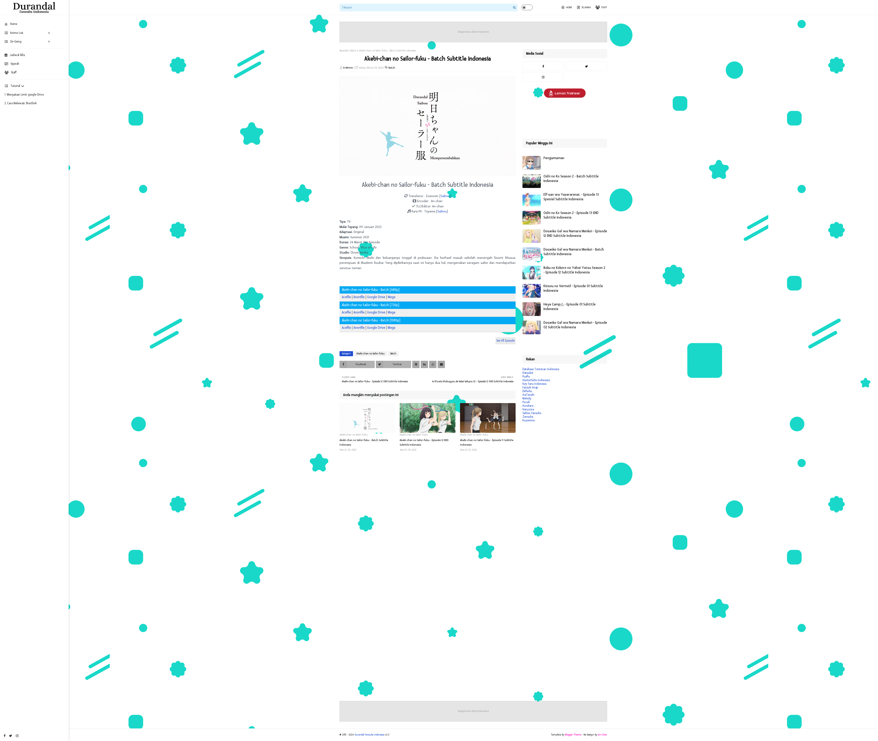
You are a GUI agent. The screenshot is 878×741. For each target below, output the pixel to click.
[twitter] (10, 736)
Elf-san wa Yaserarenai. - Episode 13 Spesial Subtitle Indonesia (571, 197)
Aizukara (527, 406)
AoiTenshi (528, 395)
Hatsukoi (527, 373)
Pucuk (526, 402)
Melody (526, 398)
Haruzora (528, 409)
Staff (13, 72)
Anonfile (359, 297)
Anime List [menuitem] (16, 33)
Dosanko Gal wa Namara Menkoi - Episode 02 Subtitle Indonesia (575, 325)
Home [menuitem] (13, 24)
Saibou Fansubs (531, 413)
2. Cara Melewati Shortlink (21, 103)
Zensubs (527, 417)
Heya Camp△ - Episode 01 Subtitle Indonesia (569, 306)
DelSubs (527, 391)
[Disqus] (428, 515)
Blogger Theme (573, 734)
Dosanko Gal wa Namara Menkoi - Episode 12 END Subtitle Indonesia (575, 233)
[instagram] (17, 736)
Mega (391, 297)
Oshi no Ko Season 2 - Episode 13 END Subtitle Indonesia (571, 215)
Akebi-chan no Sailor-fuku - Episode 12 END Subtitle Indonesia (424, 443)
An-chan (602, 734)
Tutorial (16, 86)
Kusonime (528, 420)
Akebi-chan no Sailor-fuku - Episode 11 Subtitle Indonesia (486, 443)
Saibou (445, 196)
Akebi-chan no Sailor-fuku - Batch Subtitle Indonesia (364, 443)
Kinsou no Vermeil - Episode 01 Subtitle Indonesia (573, 288)
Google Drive (376, 297)
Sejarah (15, 64)
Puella (526, 376)
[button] (527, 7)
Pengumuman (553, 158)
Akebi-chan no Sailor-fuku (370, 353)
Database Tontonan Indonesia (540, 369)
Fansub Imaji (530, 387)
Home (569, 7)
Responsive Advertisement (473, 32)
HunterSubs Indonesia (536, 380)
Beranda (344, 50)
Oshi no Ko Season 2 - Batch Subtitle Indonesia (571, 178)
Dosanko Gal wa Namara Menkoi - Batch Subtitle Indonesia (573, 251)
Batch (353, 50)
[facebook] (4, 736)
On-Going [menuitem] (15, 41)
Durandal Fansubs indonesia (369, 734)
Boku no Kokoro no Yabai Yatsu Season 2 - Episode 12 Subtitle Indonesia (574, 270)
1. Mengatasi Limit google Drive (24, 94)
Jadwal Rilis (17, 55)
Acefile (346, 297)
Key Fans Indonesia (534, 384)
